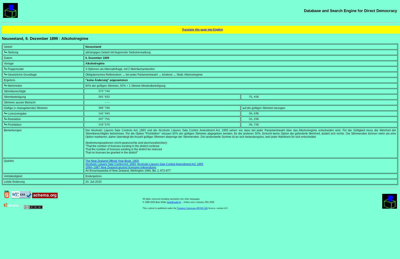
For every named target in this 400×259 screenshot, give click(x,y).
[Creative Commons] (33, 208)
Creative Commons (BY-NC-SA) (192, 208)
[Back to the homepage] (10, 17)
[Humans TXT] (13, 208)
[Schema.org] (45, 197)
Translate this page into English (202, 29)
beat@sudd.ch (174, 202)
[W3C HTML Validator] (6, 197)
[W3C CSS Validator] (21, 197)
